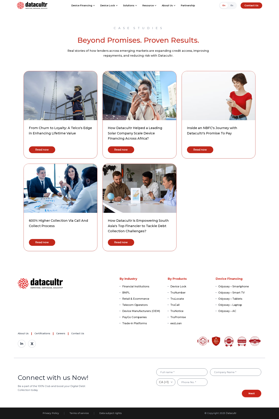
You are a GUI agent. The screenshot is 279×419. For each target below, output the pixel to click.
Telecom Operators (135, 304)
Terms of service (79, 413)
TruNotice (176, 311)
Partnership (188, 5)
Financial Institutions (135, 286)
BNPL (126, 292)
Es (232, 5)
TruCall (175, 304)
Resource (148, 5)
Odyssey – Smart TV (231, 292)
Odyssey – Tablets (230, 298)
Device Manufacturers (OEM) (141, 311)
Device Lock (107, 5)
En (223, 5)
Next (251, 393)
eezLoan (176, 323)
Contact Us (251, 5)
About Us (167, 5)
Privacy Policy (51, 413)
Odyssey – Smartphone (233, 286)
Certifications (42, 333)
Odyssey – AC (227, 311)
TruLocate (177, 298)
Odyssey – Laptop (230, 304)
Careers (60, 333)
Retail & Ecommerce (135, 298)
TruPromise (178, 317)
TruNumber (178, 292)
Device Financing (81, 5)
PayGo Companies (134, 317)
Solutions (128, 5)
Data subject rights (110, 413)
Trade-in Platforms (134, 323)
